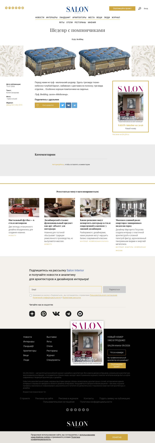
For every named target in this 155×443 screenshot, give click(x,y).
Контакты (89, 398)
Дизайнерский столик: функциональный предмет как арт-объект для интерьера (58, 224)
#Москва (119, 250)
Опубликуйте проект (122, 8)
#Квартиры (129, 247)
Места (91, 17)
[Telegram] (74, 105)
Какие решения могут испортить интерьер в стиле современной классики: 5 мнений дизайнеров (95, 224)
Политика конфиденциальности (96, 402)
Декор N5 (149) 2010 (14, 105)
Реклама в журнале (68, 398)
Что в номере (116, 352)
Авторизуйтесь (58, 164)
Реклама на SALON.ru (120, 134)
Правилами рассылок (72, 298)
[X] (62, 105)
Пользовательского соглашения (103, 295)
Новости (39, 17)
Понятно (116, 437)
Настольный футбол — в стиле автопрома (21, 221)
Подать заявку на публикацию (114, 398)
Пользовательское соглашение (58, 402)
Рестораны (80, 22)
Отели (69, 22)
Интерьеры (52, 17)
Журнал (116, 17)
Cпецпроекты (53, 360)
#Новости (12, 235)
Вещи (99, 17)
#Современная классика (98, 241)
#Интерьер (84, 241)
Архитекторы (79, 17)
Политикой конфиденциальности (47, 298)
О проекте (25, 398)
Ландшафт (64, 17)
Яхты (61, 22)
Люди (107, 17)
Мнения (92, 22)
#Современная (140, 247)
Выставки (52, 337)
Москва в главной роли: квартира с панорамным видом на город (128, 223)
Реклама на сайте (44, 398)
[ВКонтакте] (68, 105)
